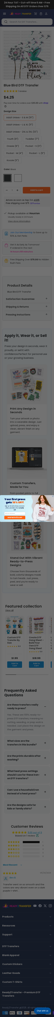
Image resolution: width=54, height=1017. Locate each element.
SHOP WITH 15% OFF (15, 517)
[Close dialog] (53, 496)
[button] (42, 1010)
